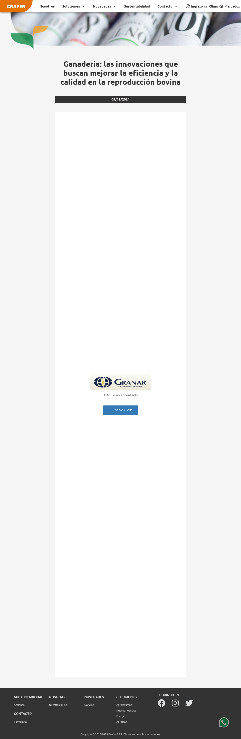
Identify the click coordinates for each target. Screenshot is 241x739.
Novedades (102, 6)
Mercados (232, 6)
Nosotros (47, 6)
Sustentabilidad (137, 6)
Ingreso (197, 6)
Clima (213, 6)
